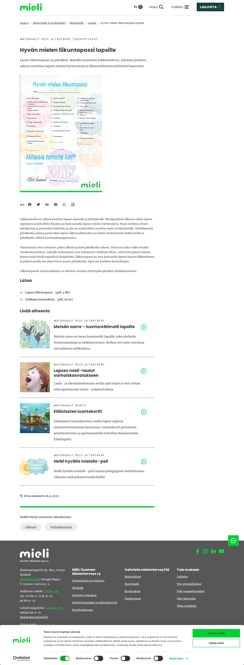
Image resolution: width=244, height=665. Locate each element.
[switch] (98, 658)
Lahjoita (182, 576)
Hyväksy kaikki (216, 633)
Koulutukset (132, 591)
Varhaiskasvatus (61, 527)
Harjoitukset (132, 576)
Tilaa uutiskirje (187, 606)
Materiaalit (131, 584)
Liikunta (30, 527)
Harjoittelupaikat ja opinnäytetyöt (95, 602)
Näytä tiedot (176, 658)
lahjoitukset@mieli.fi (34, 617)
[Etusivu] (33, 7)
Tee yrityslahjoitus (189, 584)
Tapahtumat (132, 598)
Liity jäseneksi (186, 598)
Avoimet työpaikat (84, 595)
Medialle (77, 588)
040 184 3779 (54, 608)
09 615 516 (51, 591)
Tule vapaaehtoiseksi (190, 591)
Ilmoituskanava (82, 610)
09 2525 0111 (47, 624)
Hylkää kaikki (216, 643)
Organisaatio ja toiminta (88, 580)
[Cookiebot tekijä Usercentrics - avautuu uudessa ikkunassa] (21, 658)
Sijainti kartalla (30, 579)
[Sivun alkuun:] (233, 540)
